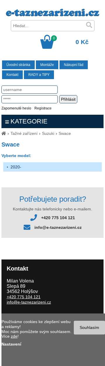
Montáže (47, 65)
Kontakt (12, 75)
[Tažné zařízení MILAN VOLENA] (52, 15)
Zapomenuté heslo (16, 108)
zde (14, 336)
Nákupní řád (73, 65)
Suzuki (48, 133)
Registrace (43, 108)
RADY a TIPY (39, 75)
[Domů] (3, 133)
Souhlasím (89, 327)
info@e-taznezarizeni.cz (58, 227)
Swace (65, 133)
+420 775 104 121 (58, 217)
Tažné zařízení (24, 133)
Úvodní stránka (18, 65)
